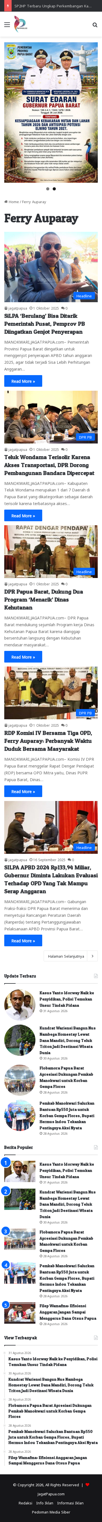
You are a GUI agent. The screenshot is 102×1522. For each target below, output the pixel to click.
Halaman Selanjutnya (66, 956)
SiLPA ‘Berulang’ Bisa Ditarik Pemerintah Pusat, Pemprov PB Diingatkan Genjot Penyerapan (44, 323)
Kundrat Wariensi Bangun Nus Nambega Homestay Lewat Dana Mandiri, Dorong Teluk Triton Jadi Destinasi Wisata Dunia (68, 1040)
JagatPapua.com (51, 1493)
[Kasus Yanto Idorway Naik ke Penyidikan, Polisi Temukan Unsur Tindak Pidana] (19, 1005)
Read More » (23, 381)
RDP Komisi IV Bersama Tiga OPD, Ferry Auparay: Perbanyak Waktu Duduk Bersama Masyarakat (48, 741)
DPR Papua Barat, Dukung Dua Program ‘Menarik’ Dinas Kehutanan (43, 599)
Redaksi (25, 1502)
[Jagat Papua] (20, 24)
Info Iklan (44, 1502)
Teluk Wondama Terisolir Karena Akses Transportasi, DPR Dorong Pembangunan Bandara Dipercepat (49, 465)
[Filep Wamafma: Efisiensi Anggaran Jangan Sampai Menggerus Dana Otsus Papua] (19, 1313)
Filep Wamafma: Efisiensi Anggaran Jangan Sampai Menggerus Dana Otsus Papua (68, 1311)
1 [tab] (47, 188)
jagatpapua (17, 308)
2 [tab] (54, 188)
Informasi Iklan (70, 1502)
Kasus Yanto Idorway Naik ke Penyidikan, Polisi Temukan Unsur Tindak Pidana (67, 998)
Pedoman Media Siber (51, 1512)
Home (13, 201)
